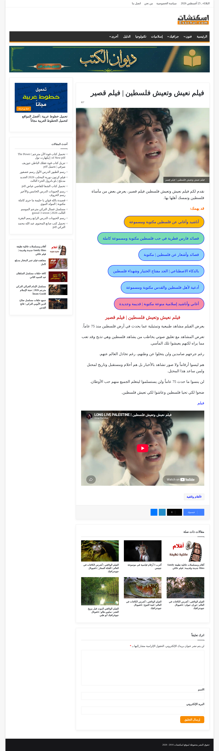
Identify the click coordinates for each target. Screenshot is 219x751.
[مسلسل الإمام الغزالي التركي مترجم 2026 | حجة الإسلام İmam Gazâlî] (58, 289)
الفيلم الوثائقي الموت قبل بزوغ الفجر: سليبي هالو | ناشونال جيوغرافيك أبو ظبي (103, 611)
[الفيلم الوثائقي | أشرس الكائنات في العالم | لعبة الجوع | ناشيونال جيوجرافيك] (143, 587)
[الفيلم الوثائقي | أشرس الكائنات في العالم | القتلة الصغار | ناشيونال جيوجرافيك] (100, 551)
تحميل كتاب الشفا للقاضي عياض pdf (43, 186)
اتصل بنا (136, 3)
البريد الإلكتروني (195, 704)
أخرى (114, 36)
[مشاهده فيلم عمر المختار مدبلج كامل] (58, 263)
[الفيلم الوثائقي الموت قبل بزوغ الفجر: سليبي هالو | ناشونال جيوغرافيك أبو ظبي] (100, 591)
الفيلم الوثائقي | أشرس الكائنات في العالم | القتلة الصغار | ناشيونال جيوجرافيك (101, 568)
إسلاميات (157, 36)
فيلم (200, 403)
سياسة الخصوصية (166, 3)
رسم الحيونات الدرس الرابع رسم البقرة (41, 218)
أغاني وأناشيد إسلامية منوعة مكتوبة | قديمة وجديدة (159, 304)
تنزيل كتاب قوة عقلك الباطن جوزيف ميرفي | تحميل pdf (43, 164)
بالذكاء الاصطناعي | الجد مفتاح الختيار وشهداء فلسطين (156, 271)
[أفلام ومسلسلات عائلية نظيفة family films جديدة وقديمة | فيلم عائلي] (185, 551)
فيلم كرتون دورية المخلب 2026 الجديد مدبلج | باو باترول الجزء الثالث (42, 179)
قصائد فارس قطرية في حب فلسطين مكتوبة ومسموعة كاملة (151, 238)
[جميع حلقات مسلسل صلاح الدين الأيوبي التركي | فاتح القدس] (58, 303)
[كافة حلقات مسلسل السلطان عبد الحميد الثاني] (58, 276)
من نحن (148, 3)
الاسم (201, 689)
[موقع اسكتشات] (193, 19)
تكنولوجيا (140, 36)
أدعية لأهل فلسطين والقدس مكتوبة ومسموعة (162, 287)
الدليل (127, 36)
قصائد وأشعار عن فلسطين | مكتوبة (171, 254)
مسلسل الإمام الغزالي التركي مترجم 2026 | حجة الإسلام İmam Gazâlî (31, 290)
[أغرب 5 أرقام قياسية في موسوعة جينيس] (143, 551)
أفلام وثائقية (193, 496)
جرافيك (174, 36)
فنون (189, 36)
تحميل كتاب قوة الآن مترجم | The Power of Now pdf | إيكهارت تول (41, 155)
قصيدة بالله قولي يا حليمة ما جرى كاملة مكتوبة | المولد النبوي (41, 202)
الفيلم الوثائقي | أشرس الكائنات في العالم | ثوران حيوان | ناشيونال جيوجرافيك (186, 604)
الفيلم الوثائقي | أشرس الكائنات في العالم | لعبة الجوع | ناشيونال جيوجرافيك (144, 604)
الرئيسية (202, 36)
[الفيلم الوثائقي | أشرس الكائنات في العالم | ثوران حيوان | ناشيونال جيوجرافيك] (185, 587)
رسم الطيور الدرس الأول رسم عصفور (42, 172)
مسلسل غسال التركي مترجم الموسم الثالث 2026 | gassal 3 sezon (43, 211)
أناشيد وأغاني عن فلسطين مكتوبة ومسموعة (164, 222)
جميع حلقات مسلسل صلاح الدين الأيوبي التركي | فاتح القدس (33, 304)
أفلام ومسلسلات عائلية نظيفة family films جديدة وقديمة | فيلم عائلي (31, 250)
